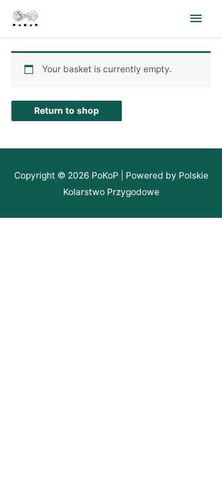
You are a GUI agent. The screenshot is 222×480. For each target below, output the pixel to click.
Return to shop (66, 110)
